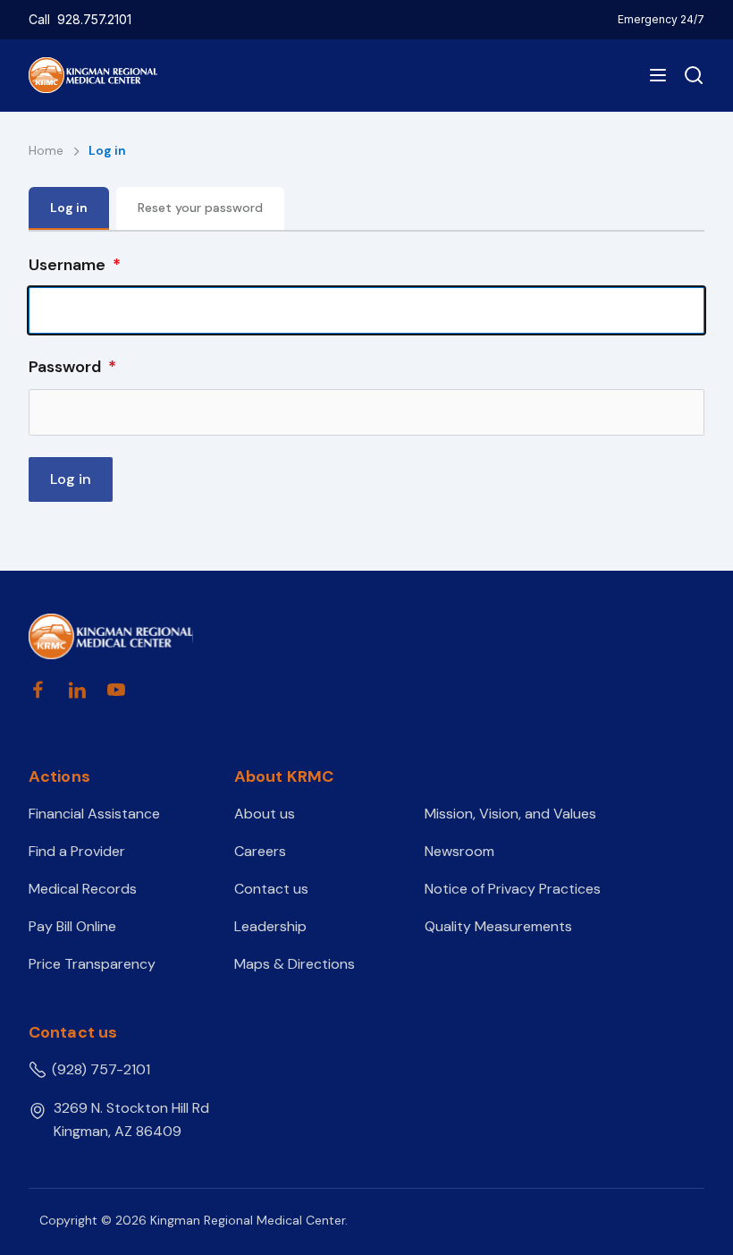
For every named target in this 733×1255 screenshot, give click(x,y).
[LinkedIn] (77, 690)
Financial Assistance (94, 813)
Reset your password (200, 207)
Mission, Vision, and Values (510, 813)
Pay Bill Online (72, 926)
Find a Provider (77, 851)
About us (264, 813)
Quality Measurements (498, 926)
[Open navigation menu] (658, 75)
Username (67, 265)
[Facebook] (37, 690)
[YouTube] (116, 690)
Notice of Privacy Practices (513, 888)
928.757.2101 (94, 19)
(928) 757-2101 (101, 1069)
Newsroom (459, 851)
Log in (69, 207)
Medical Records (83, 888)
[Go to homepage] (111, 636)
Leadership (270, 926)
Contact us (271, 888)
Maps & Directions (294, 963)
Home (48, 150)
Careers (260, 851)
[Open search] (690, 75)
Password (65, 366)
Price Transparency (92, 963)
